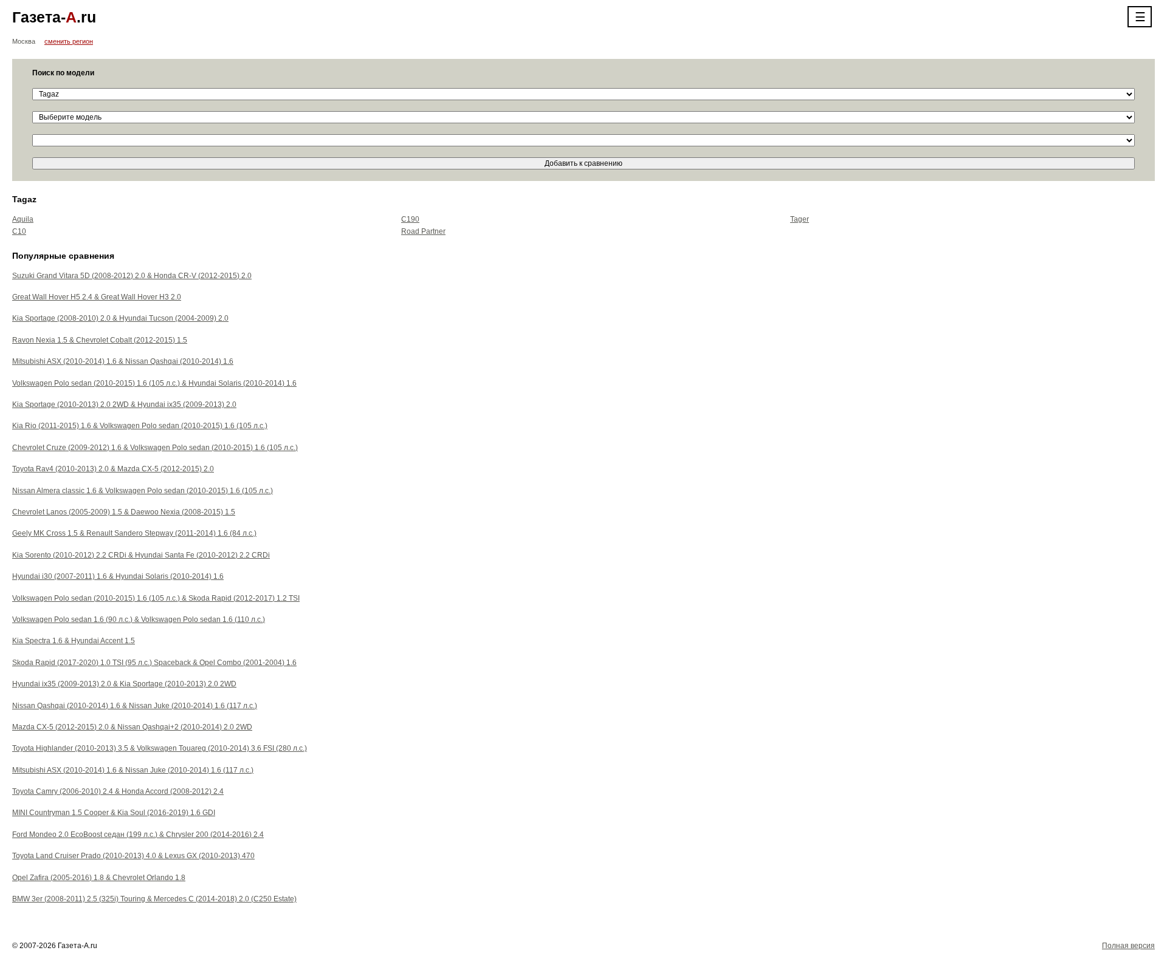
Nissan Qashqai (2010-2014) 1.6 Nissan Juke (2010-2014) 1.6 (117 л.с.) (134, 706)
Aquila (22, 219)
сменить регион (68, 41)
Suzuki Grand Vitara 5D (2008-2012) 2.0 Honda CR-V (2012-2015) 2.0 (132, 275)
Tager (799, 219)
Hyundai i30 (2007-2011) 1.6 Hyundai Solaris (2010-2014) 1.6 (118, 576)
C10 (19, 231)
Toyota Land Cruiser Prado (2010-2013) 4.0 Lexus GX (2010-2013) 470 (133, 856)
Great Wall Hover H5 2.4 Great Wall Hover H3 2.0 (96, 297)
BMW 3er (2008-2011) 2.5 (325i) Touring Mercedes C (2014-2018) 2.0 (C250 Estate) (154, 899)
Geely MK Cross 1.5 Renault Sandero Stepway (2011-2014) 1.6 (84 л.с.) (134, 533)
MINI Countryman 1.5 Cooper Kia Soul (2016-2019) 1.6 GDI (113, 812)
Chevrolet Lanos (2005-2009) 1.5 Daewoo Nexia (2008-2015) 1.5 (123, 512)
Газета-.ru (54, 17)
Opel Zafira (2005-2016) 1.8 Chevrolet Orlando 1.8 (98, 877)
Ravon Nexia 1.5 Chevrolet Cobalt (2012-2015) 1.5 (99, 340)
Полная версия (1128, 945)
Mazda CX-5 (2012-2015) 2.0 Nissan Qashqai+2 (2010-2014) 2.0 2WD (132, 727)
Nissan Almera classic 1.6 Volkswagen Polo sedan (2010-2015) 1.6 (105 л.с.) (142, 491)
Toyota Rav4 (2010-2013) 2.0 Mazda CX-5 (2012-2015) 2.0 (113, 469)
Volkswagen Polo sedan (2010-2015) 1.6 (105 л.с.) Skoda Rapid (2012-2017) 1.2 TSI (156, 598)
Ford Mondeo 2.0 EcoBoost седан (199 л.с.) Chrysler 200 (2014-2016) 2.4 (138, 834)
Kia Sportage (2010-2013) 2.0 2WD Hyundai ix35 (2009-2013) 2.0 (124, 404)
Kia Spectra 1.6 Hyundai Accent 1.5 (73, 641)
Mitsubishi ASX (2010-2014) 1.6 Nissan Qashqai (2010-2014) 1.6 (122, 361)
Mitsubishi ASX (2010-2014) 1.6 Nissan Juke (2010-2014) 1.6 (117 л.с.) (132, 770)
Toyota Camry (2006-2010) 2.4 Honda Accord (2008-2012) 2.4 (118, 791)
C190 (410, 219)
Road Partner (423, 231)
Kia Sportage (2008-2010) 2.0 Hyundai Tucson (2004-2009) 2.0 (120, 318)
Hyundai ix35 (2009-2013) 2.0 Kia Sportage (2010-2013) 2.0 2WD (124, 684)
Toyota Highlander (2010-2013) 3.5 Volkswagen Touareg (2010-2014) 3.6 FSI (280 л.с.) (159, 748)
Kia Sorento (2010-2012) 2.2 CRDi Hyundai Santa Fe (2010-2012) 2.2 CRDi (141, 555)
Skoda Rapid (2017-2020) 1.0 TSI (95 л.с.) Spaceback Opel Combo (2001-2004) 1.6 (154, 662)
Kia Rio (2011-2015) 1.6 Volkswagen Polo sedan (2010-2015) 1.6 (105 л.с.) (139, 426)
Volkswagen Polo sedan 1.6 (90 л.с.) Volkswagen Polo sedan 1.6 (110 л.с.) (138, 619)
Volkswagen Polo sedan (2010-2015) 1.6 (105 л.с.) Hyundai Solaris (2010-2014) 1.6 (154, 383)
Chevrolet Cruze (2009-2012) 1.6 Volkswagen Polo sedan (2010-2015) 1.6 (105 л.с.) (155, 447)
